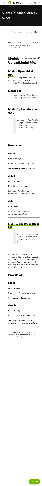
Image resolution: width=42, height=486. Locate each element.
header (12, 153)
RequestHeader (19, 168)
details (12, 176)
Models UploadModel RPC (18, 48)
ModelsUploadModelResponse (23, 225)
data (11, 201)
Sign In (37, 2)
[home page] (14, 2)
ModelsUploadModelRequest (23, 110)
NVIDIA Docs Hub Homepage (19, 43)
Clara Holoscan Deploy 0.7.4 (25, 45)
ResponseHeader (19, 298)
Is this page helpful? (31, 58)
